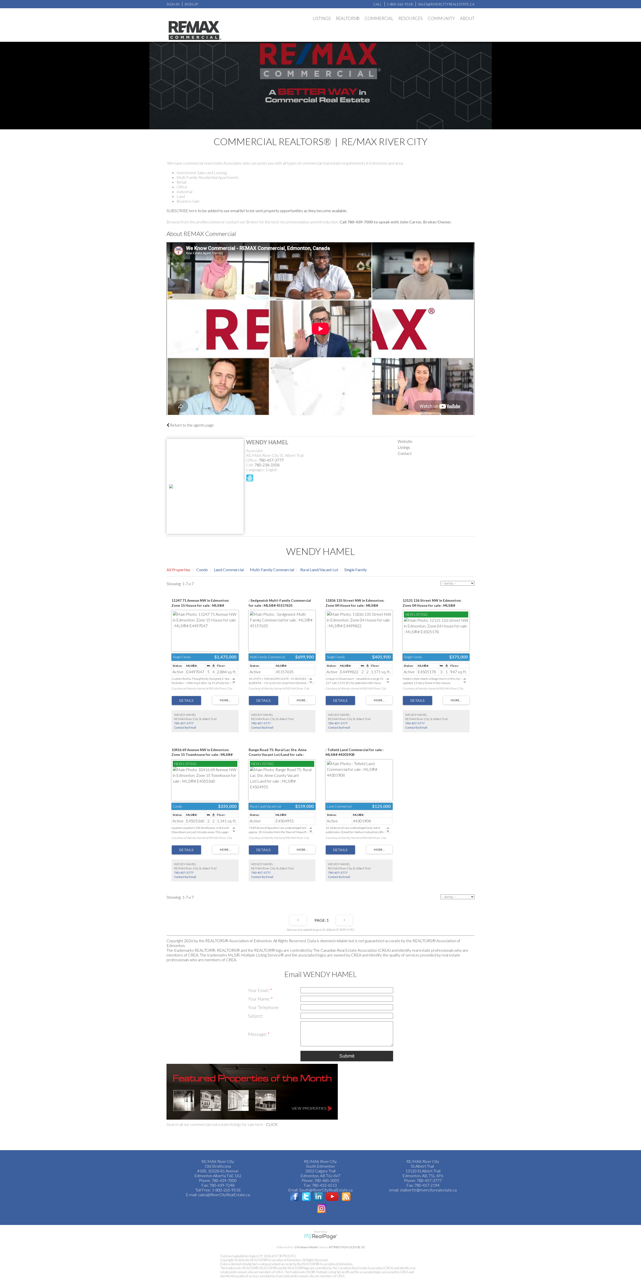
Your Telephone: (263, 1007)
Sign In (173, 4)
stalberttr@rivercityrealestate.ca (428, 1189)
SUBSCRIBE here (182, 210)
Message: (258, 1034)
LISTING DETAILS (186, 700)
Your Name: (259, 999)
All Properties (178, 569)
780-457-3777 (271, 460)
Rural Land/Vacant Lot (319, 569)
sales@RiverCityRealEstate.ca (224, 1194)
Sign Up (191, 4)
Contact (405, 453)
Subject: (255, 1016)
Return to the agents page (191, 425)
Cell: (250, 464)
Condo (202, 569)
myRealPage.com (321, 1236)
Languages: (256, 469)
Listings (404, 447)
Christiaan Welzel (305, 1247)
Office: (252, 460)
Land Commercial (229, 569)
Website (405, 441)
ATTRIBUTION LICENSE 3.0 (347, 1247)
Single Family (355, 569)
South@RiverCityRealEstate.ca (326, 1189)
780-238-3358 (266, 464)
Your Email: (259, 990)
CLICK (272, 1124)
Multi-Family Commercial (272, 569)
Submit (346, 1056)
